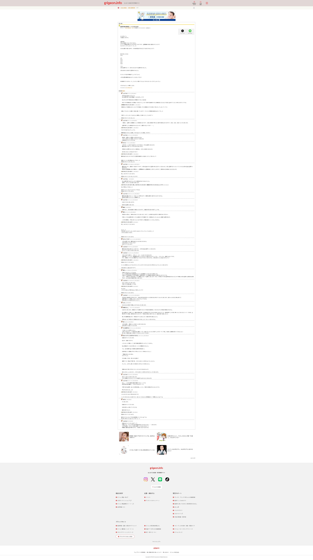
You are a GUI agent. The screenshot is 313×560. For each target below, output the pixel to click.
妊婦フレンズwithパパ (180, 500)
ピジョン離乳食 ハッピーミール (125, 529)
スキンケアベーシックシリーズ (125, 532)
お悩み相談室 (124, 7)
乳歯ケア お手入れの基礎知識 (153, 529)
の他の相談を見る (129, 87)
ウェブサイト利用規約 (139, 552)
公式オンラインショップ (123, 500)
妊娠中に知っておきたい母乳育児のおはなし (185, 504)
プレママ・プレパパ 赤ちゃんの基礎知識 (184, 497)
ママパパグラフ (178, 510)
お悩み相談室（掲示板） (180, 517)
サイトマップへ (156, 541)
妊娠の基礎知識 (131, 7)
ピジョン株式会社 (174, 552)
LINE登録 (201, 4)
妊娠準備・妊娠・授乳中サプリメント (127, 525)
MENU (194, 8)
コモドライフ (177, 513)
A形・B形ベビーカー (151, 532)
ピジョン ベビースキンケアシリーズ (183, 529)
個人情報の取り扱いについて (154, 552)
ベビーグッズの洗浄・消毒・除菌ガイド (184, 525)
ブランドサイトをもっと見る (126, 536)
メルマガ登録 (157, 487)
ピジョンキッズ (178, 532)
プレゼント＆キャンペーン (152, 500)
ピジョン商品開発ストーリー (124, 504)
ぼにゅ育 (176, 507)
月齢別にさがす (194, 4)
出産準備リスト (121, 507)
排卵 (133, 28)
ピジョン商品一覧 (121, 497)
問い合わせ (166, 552)
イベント (148, 497)
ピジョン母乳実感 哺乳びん (153, 525)
